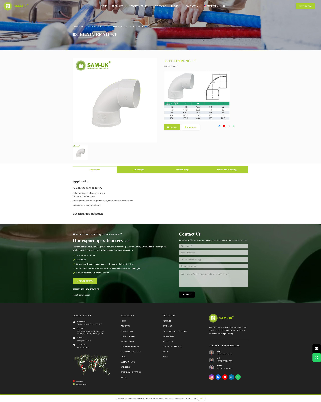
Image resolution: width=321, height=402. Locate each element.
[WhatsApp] (233, 126)
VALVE (165, 352)
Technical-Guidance (131, 372)
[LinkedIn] (231, 377)
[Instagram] (228, 126)
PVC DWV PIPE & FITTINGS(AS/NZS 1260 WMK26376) (118, 26)
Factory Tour (127, 341)
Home (123, 321)
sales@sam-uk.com (81, 295)
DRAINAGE (86, 26)
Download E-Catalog (131, 352)
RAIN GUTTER (168, 336)
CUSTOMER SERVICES (130, 347)
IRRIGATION (168, 341)
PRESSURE (167, 321)
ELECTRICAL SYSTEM (172, 347)
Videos (124, 377)
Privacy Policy (191, 398)
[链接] (15, 6)
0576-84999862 (83, 348)
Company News (128, 362)
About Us (125, 326)
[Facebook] (219, 126)
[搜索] (224, 6)
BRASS (165, 357)
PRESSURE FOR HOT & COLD (175, 331)
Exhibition (126, 367)
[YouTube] (224, 126)
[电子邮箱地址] (316, 348)
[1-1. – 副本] (80, 152)
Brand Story (127, 331)
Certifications (128, 336)
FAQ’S (123, 357)
